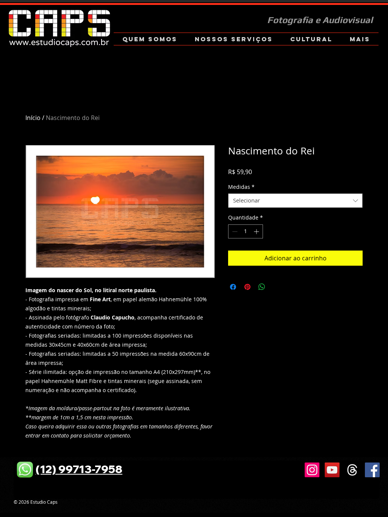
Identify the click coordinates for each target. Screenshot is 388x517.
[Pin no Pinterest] (247, 286)
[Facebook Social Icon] (372, 469)
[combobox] (295, 200)
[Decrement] (234, 231)
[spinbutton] (245, 231)
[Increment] (257, 231)
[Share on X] (276, 286)
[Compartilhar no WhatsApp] (261, 286)
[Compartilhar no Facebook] (233, 286)
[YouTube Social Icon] (332, 469)
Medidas (241, 187)
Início (33, 118)
